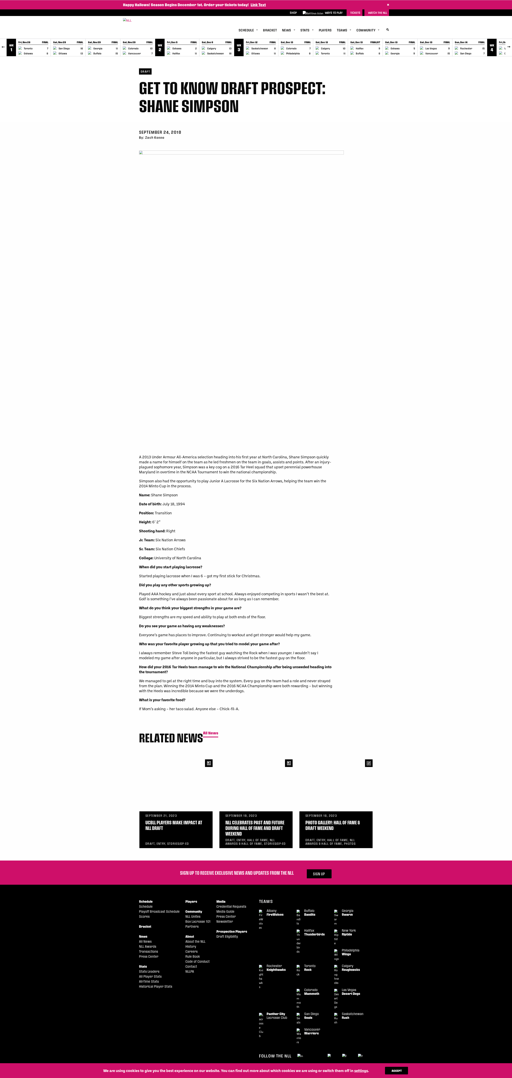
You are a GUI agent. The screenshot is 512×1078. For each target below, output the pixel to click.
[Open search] (387, 29)
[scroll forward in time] (508, 47)
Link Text (258, 5)
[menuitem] (251, 30)
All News (210, 733)
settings (361, 1070)
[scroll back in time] (3, 47)
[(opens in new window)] (300, 1055)
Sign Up (319, 874)
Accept (397, 1070)
